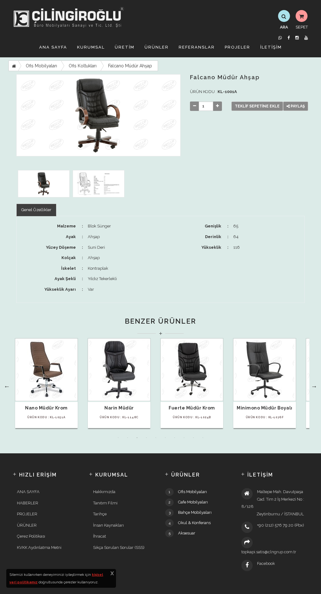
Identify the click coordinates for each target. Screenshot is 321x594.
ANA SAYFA (53, 47)
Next (314, 386)
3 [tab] (137, 438)
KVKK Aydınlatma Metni (39, 547)
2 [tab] (127, 438)
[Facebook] (288, 37)
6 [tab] (165, 438)
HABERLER (27, 503)
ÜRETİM (124, 47)
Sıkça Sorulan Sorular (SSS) (119, 547)
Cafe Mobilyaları (193, 502)
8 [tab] (184, 438)
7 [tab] (174, 438)
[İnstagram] (297, 37)
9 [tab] (193, 438)
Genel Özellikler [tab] (36, 209)
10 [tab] (203, 438)
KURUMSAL (91, 47)
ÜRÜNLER (157, 47)
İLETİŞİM (271, 47)
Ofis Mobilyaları (41, 65)
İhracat (99, 536)
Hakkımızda (104, 491)
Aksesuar (186, 533)
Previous (7, 386)
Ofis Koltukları (83, 65)
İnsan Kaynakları (108, 525)
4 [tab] (146, 438)
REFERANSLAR (197, 47)
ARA (284, 27)
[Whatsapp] (280, 37)
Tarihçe (100, 514)
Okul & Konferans (194, 522)
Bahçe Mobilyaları (195, 512)
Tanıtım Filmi (105, 503)
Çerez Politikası (31, 536)
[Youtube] (306, 37)
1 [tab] (118, 438)
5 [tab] (156, 438)
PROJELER (237, 47)
